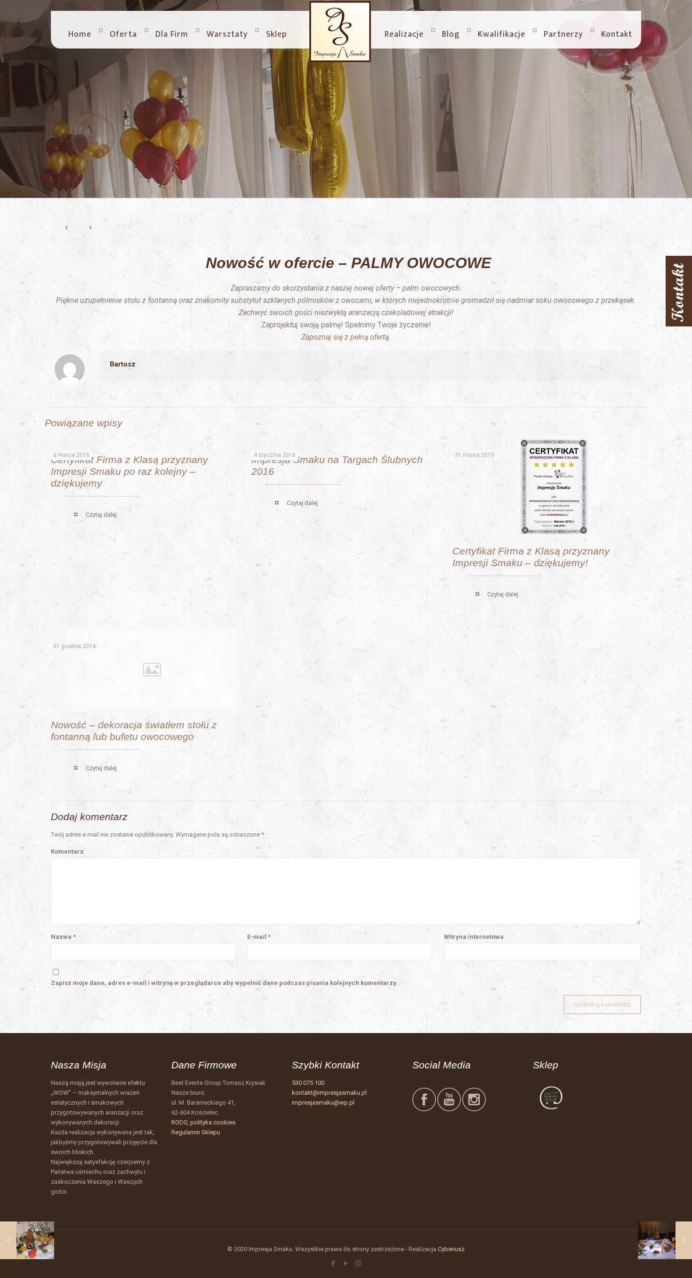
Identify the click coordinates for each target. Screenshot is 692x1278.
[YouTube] (346, 1263)
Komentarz (67, 851)
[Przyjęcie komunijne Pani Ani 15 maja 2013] (27, 1240)
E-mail (259, 936)
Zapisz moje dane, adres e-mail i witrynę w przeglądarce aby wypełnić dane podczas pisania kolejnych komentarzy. (224, 982)
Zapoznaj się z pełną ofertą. (346, 337)
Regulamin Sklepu (195, 1132)
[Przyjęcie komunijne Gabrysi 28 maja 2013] (665, 1240)
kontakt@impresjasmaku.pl (329, 1092)
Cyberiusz (451, 1249)
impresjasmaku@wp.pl (323, 1102)
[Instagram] (358, 1263)
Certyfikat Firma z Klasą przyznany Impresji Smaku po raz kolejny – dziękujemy (129, 471)
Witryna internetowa (474, 936)
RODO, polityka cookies (203, 1122)
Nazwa (63, 936)
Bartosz (123, 364)
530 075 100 (308, 1082)
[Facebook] (333, 1263)
